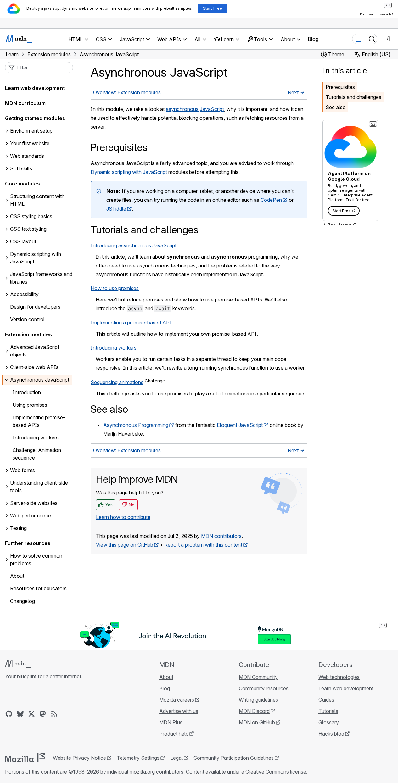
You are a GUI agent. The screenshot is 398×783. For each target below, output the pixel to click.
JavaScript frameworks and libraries (41, 278)
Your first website (29, 144)
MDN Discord (254, 711)
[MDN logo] (18, 664)
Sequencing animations (117, 382)
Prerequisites (340, 87)
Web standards (27, 156)
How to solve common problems (36, 560)
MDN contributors (221, 536)
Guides (326, 700)
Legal (176, 758)
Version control (27, 320)
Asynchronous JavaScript (39, 380)
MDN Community (258, 677)
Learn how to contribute (123, 517)
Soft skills (21, 169)
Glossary (328, 722)
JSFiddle (116, 209)
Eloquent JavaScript (240, 425)
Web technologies (339, 677)
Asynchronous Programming (135, 425)
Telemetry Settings (138, 758)
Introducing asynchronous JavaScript (134, 245)
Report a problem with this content (203, 545)
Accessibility (24, 294)
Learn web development (35, 88)
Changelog (22, 601)
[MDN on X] (31, 714)
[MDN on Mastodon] (43, 714)
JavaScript (212, 109)
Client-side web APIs (34, 367)
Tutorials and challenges (353, 97)
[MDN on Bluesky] (20, 714)
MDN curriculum (25, 103)
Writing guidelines (258, 700)
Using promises (30, 405)
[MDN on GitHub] (9, 714)
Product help (173, 734)
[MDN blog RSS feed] (54, 714)
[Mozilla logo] (25, 757)
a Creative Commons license (273, 772)
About (17, 576)
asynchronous (182, 109)
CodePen (271, 200)
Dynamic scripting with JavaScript (129, 172)
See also (336, 107)
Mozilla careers (176, 700)
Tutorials (328, 711)
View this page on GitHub (124, 545)
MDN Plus (170, 722)
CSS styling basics (31, 216)
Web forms (22, 470)
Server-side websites (34, 503)
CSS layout (23, 242)
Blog (313, 39)
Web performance (30, 516)
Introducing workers (114, 348)
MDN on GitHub (257, 722)
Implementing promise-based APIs (39, 421)
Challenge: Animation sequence (37, 454)
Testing (18, 528)
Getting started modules (35, 118)
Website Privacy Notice (79, 758)
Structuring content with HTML (37, 200)
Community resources (264, 688)
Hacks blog (331, 734)
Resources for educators (38, 589)
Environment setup (31, 131)
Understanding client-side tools (39, 487)
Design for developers (35, 307)
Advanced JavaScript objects (34, 351)
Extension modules (28, 335)
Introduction (27, 392)
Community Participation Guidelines (233, 758)
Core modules (22, 184)
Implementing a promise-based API (131, 322)
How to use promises (115, 288)
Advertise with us (178, 711)
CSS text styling (28, 229)
